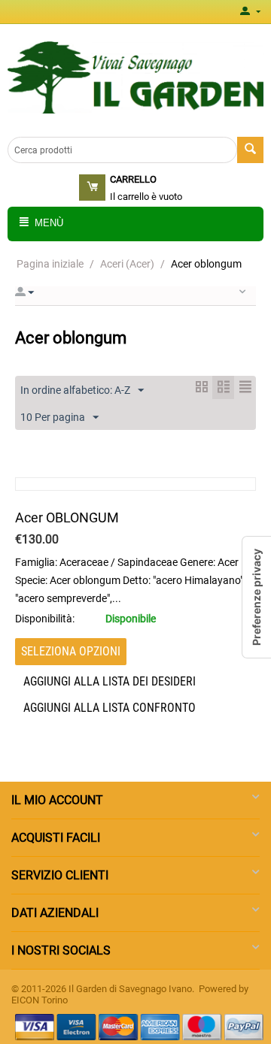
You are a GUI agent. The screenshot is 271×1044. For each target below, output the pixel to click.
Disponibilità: (45, 619)
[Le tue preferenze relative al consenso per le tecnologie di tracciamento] (256, 597)
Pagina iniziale (50, 264)
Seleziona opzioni (70, 651)
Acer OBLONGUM (67, 517)
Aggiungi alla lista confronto (109, 708)
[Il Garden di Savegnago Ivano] (135, 77)
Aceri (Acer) (127, 264)
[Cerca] (250, 150)
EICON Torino (39, 1000)
